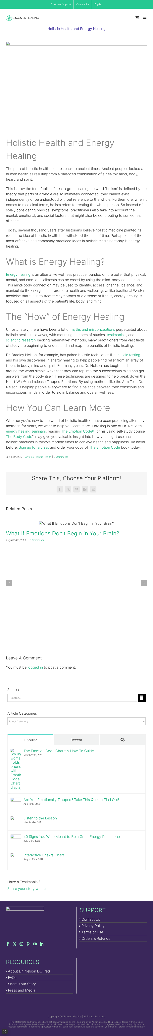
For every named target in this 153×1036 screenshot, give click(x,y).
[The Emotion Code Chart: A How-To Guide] (16, 751)
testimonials (116, 335)
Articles (29, 456)
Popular (30, 740)
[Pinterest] (28, 944)
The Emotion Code (104, 447)
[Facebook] (8, 944)
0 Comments (61, 456)
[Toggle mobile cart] (137, 17)
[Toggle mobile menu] (145, 17)
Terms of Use (92, 932)
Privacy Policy (93, 926)
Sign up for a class (34, 447)
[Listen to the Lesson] (16, 819)
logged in (35, 667)
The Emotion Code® (77, 431)
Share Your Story (22, 984)
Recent (76, 740)
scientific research (21, 340)
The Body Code (19, 437)
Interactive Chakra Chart (44, 855)
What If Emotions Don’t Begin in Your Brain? (76, 523)
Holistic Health (43, 456)
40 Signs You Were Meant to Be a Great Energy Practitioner (72, 837)
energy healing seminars (26, 431)
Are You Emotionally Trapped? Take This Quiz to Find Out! (71, 800)
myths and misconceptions (93, 329)
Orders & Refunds (95, 938)
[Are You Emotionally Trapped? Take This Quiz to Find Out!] (16, 800)
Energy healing (18, 274)
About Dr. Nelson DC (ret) (29, 971)
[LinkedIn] (41, 944)
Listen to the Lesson (40, 818)
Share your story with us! (27, 889)
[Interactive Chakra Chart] (15, 856)
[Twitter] (14, 944)
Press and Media (21, 990)
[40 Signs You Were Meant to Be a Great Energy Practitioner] (16, 837)
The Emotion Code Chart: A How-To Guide (59, 751)
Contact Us (90, 919)
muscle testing (128, 355)
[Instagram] (21, 944)
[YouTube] (35, 944)
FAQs (12, 977)
